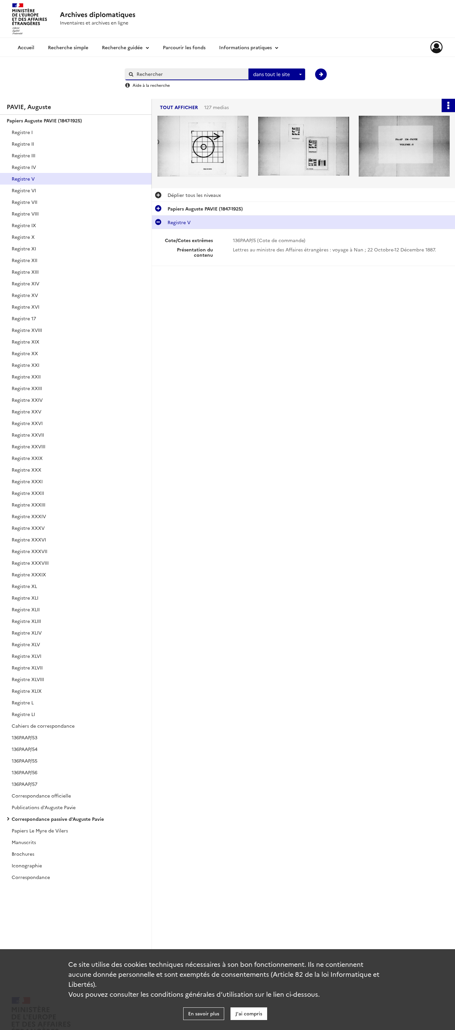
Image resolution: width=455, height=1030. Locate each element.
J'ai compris (248, 1013)
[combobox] (276, 74)
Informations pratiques (245, 47)
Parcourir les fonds (184, 47)
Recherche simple (68, 47)
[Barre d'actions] (448, 105)
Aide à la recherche (151, 85)
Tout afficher (179, 107)
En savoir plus (203, 1013)
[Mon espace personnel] (436, 47)
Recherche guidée (122, 47)
